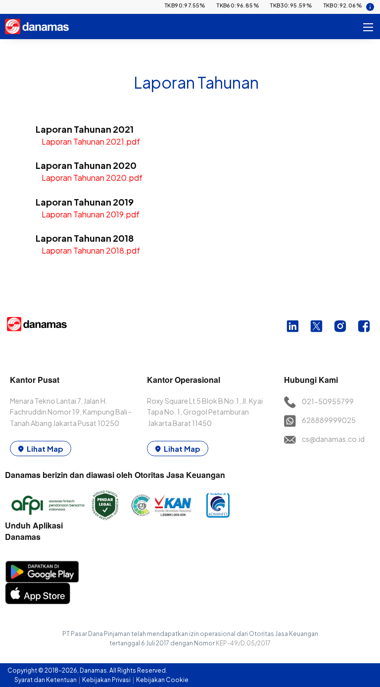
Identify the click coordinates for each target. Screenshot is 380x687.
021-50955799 (328, 401)
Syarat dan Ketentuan (46, 680)
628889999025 (329, 420)
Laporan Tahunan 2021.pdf (91, 141)
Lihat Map (45, 448)
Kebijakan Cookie (162, 680)
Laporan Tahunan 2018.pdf (91, 250)
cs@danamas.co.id (333, 438)
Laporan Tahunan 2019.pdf (91, 214)
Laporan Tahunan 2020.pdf (92, 177)
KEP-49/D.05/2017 (243, 643)
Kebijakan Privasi (107, 680)
